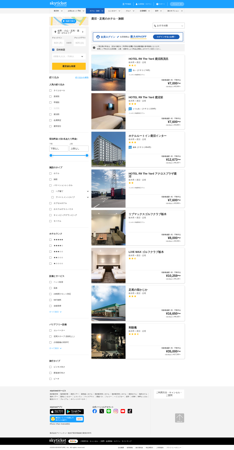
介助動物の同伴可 (61, 342)
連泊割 (56, 114)
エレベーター (59, 330)
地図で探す (70, 21)
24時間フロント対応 (62, 294)
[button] (69, 56)
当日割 (56, 108)
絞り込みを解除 (82, 77)
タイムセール (59, 90)
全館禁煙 (57, 306)
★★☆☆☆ (58, 257)
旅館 (55, 179)
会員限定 (57, 120)
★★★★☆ (58, 245)
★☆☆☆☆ (58, 263)
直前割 (56, 96)
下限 (51, 144)
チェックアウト (80, 38)
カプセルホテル (60, 203)
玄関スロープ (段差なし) (64, 336)
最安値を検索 (68, 66)
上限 (71, 144)
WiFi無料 (57, 300)
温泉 (55, 288)
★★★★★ (58, 239)
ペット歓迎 (58, 282)
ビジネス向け (59, 367)
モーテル (57, 221)
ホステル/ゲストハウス (63, 209)
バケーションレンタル (63, 185)
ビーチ (56, 379)
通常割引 (57, 126)
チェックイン (57, 38)
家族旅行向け (59, 373)
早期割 (56, 102)
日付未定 (60, 50)
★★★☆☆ (58, 251)
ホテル (56, 173)
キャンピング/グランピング (65, 215)
